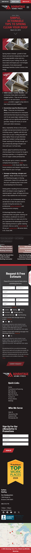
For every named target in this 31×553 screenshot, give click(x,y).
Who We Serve (12, 393)
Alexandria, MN (13, 414)
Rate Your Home (13, 395)
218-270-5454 (22, 226)
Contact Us (11, 397)
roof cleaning (19, 238)
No (11, 321)
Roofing (15, 310)
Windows (7, 312)
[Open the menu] (28, 7)
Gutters (7, 310)
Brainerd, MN (12, 416)
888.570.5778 (5, 504)
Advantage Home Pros (11, 549)
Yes (6, 321)
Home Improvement (7, 238)
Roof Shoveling (22, 315)
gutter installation (15, 206)
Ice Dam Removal (9, 315)
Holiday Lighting (18, 312)
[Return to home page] (13, 7)
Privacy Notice (12, 399)
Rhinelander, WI (13, 418)
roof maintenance (6, 241)
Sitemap (10, 401)
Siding (22, 310)
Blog (17, 15)
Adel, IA (10, 412)
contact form (13, 228)
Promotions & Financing (15, 389)
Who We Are (12, 391)
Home (13, 15)
